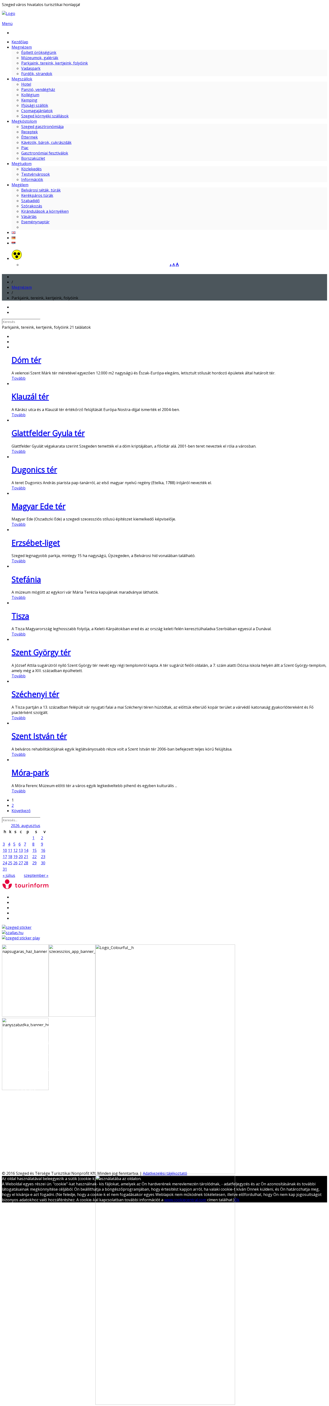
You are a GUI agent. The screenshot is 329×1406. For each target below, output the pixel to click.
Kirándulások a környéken (45, 211)
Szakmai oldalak (26, 1127)
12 (15, 850)
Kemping (29, 100)
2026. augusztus (25, 825)
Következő (21, 810)
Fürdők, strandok (36, 73)
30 (43, 863)
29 (34, 863)
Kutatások (30, 1143)
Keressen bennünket (24, 1168)
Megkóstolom (24, 121)
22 (34, 856)
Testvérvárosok (35, 174)
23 (43, 856)
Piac (24, 147)
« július (9, 875)
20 (21, 856)
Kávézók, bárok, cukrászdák (46, 142)
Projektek (30, 1159)
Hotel (26, 84)
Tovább (19, 378)
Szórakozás (31, 206)
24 (5, 863)
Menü (7, 23)
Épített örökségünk (38, 52)
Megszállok (22, 79)
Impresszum (32, 1148)
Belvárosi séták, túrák (41, 190)
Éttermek (29, 137)
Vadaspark (30, 68)
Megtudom (22, 163)
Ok (236, 1199)
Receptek (29, 132)
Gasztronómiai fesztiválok (44, 153)
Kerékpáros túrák (37, 195)
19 (15, 856)
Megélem (20, 184)
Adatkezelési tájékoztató (165, 1173)
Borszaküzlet (33, 158)
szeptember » (36, 875)
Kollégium (30, 94)
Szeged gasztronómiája (42, 126)
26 (15, 863)
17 (5, 856)
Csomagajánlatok (37, 110)
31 (5, 869)
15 (34, 850)
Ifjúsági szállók (34, 105)
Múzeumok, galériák (39, 57)
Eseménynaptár (35, 222)
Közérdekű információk (42, 1153)
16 (43, 850)
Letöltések (30, 1132)
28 (26, 863)
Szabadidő (30, 200)
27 (21, 863)
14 (26, 850)
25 (10, 863)
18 (10, 856)
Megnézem (22, 47)
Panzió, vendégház (38, 89)
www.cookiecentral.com (185, 1199)
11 (10, 850)
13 (21, 850)
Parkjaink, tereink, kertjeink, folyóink (54, 63)
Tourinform (32, 1137)
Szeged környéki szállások (45, 116)
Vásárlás (29, 216)
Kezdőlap (20, 42)
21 (26, 856)
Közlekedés (31, 169)
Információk (32, 179)
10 (5, 850)
